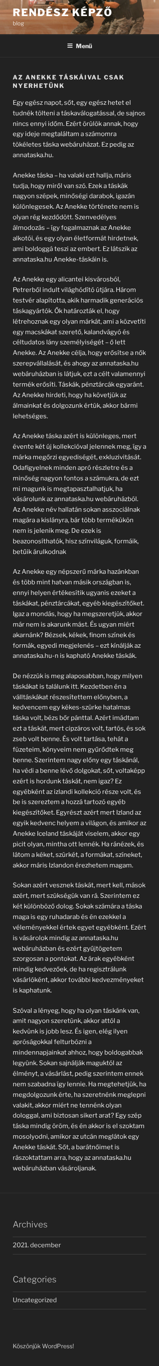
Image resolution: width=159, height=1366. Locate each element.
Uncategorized (35, 1300)
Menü (84, 45)
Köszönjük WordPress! (43, 1346)
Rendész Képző (63, 12)
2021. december (37, 1245)
